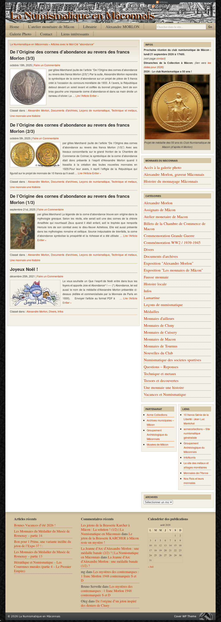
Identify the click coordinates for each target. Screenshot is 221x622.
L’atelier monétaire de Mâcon (51, 26)
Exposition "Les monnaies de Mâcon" (173, 270)
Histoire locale (155, 283)
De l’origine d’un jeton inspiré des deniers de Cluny (108, 603)
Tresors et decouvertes (161, 380)
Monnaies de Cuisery (160, 332)
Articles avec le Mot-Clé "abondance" (72, 44)
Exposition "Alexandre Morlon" (168, 263)
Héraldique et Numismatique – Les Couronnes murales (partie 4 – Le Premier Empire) (42, 566)
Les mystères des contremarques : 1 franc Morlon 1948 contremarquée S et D (110, 576)
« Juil (150, 566)
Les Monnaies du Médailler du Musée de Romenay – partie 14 (42, 533)
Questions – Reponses (161, 366)
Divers (52, 311)
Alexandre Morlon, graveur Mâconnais (174, 174)
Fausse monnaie (156, 277)
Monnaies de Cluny (159, 325)
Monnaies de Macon (160, 339)
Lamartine (152, 297)
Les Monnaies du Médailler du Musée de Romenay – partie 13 (42, 554)
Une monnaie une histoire (25, 116)
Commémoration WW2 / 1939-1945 (172, 242)
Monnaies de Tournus (160, 346)
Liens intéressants (75, 34)
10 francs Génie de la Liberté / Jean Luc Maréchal (196, 419)
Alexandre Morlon (38, 110)
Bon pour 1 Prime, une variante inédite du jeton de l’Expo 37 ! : (42, 543)
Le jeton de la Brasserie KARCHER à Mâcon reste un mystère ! (110, 538)
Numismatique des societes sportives (172, 359)
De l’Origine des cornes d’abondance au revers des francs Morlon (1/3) (69, 199)
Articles (163, 2)
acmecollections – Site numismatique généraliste (197, 433)
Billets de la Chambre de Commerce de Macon (174, 226)
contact (160, 58)
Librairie (90, 26)
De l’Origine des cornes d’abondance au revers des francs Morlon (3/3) (69, 55)
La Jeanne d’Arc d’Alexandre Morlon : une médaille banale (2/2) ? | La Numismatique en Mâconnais (110, 552)
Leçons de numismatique (94, 110)
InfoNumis (190, 457)
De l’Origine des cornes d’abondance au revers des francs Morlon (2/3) (69, 128)
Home (14, 26)
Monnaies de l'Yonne (196, 473)
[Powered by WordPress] (207, 616)
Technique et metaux (124, 110)
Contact (46, 34)
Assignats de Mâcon (159, 209)
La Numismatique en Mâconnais (29, 44)
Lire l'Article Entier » (87, 95)
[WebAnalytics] (0, 619)
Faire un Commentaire (47, 65)
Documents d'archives (64, 110)
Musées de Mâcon (157, 444)
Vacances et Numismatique (165, 394)
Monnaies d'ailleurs (159, 318)
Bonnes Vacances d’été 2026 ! (34, 525)
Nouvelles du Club (158, 352)
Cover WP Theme (185, 616)
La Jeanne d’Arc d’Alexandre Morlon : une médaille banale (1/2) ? (109, 561)
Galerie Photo (20, 34)
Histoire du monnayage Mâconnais (171, 181)
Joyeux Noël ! (24, 269)
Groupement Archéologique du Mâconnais (157, 434)
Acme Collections (157, 414)
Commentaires (163, 6)
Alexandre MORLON (122, 26)
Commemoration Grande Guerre (169, 235)
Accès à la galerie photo (162, 167)
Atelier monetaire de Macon (166, 216)
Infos (60, 311)
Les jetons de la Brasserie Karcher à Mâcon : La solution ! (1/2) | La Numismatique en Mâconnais (105, 529)
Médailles (151, 311)
